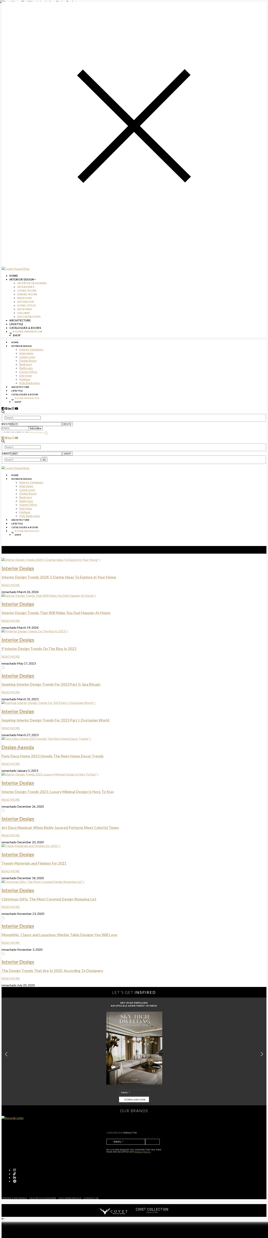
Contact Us (91, 1198)
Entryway (24, 309)
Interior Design (21, 279)
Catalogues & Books (25, 327)
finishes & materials (14, 1198)
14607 (6, 453)
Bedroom (24, 298)
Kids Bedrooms (29, 316)
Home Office (26, 305)
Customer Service (70, 1198)
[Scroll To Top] (3, 1219)
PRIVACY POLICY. (142, 1152)
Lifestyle (16, 324)
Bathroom (25, 301)
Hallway (23, 313)
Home (13, 275)
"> (59, 572)
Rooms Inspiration (27, 331)
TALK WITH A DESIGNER (42, 1198)
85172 (6, 424)
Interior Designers (32, 283)
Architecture (20, 320)
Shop (17, 335)
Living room (26, 290)
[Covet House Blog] (15, 268)
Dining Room (27, 294)
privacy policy (36, 432)
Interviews (26, 286)
